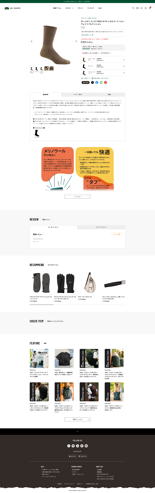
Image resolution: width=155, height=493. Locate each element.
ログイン (100, 48)
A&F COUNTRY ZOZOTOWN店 (105, 479)
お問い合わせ (45, 474)
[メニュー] (146, 8)
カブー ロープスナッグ (85, 297)
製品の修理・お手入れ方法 (101, 78)
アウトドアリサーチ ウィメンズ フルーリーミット (41, 298)
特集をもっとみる (77, 419)
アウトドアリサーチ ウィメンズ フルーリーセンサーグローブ (65, 298)
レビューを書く (117, 234)
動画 (109, 94)
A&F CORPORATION (102, 474)
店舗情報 (99, 472)
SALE (100, 8)
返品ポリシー (80, 483)
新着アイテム (57, 8)
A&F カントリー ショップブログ (105, 476)
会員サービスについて (78, 474)
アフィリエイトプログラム (49, 476)
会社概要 (99, 469)
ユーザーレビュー (53, 227)
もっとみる (77, 196)
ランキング (90, 8)
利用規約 (60, 483)
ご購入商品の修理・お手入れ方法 (50, 472)
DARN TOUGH (92, 18)
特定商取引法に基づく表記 (92, 483)
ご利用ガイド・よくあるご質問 (50, 469)
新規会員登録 (86, 48)
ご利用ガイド (86, 78)
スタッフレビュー (101, 227)
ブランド (80, 8)
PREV (32, 41)
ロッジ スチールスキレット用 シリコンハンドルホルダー (113, 298)
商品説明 (45, 94)
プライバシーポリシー (69, 483)
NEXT (76, 41)
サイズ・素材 (77, 94)
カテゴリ (68, 8)
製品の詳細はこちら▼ (87, 35)
